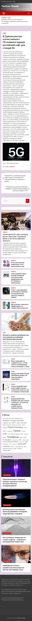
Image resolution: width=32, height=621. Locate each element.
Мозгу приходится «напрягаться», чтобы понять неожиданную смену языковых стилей (20, 363)
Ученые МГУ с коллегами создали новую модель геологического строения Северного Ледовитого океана (15, 178)
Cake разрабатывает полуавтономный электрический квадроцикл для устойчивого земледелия (18, 278)
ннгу (10, 444)
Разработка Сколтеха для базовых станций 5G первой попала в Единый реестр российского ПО (16, 188)
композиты (21, 441)
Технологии (7, 457)
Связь (13, 371)
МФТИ (18, 423)
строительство (19, 446)
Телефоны (13, 437)
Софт (4, 33)
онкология (14, 444)
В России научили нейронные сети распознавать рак (17, 264)
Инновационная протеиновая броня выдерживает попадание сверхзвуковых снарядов (15, 512)
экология (19, 448)
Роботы (5, 232)
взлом (23, 440)
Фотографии (7, 440)
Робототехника (15, 427)
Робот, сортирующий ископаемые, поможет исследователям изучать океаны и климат (19, 293)
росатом (12, 446)
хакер (14, 448)
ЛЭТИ (10, 423)
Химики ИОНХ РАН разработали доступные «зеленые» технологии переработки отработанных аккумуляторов (20, 403)
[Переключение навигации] (3, 13)
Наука (13, 359)
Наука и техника (7, 425)
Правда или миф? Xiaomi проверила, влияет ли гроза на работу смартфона (20, 376)
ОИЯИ (23, 425)
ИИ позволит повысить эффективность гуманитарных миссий (19, 306)
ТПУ (9, 434)
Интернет (6, 420)
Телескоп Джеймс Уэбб (17, 434)
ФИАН (25, 437)
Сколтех (23, 431)
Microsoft (11, 418)
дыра (27, 440)
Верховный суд (18, 418)
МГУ (14, 423)
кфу (26, 441)
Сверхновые (10, 431)
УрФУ (21, 437)
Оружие (5, 427)
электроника (6, 450)
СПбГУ (4, 431)
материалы (5, 444)
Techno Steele (10, 6)
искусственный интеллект (10, 442)
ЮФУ (20, 440)
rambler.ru (12, 166)
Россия (25, 427)
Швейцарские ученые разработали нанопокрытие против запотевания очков (13, 568)
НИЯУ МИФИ (24, 423)
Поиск (27, 201)
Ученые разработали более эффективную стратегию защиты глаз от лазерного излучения (20, 389)
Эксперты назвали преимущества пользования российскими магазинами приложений (16, 337)
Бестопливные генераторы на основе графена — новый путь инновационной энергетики (14, 540)
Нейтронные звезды (16, 425)
